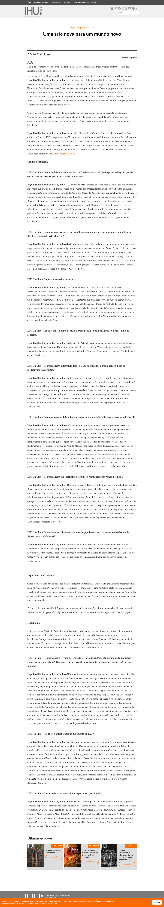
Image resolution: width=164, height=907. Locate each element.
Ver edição (54, 857)
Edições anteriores (41, 2)
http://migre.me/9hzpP (65, 153)
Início (29, 2)
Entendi (157, 902)
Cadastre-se (56, 2)
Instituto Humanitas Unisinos (85, 2)
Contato (67, 2)
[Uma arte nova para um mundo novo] (41, 54)
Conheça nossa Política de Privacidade (42, 903)
